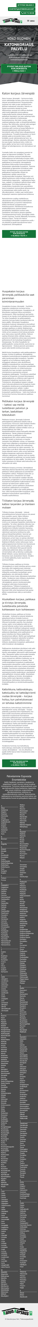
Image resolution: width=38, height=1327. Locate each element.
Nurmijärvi (23, 854)
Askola (3, 832)
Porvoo (22, 947)
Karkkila (4, 1048)
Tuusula (22, 1169)
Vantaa (22, 1219)
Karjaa (3, 1046)
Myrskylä (23, 819)
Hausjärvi (4, 915)
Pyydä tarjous (26, 5)
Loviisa (3, 1251)
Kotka (3, 1143)
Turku (22, 1161)
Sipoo (22, 1079)
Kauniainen (5, 1061)
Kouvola (4, 1145)
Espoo (3, 859)
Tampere (23, 1131)
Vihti (21, 1245)
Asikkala (4, 828)
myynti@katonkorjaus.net (22, 9)
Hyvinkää (4, 939)
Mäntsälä (23, 821)
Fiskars (3, 878)
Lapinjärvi (4, 1199)
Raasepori (23, 990)
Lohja (3, 1241)
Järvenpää (4, 1011)
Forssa (3, 880)
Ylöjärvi (22, 1286)
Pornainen (23, 945)
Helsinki (4, 921)
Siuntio (22, 1083)
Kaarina (3, 1016)
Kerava (3, 1077)
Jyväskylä (4, 1003)
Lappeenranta (6, 1205)
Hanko (3, 901)
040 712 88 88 (28, 13)
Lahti (3, 1192)
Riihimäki (23, 1012)
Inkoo (3, 966)
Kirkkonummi (5, 1105)
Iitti (2, 954)
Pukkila (22, 953)
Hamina (4, 895)
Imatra (3, 962)
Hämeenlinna (5, 945)
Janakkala (4, 981)
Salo (21, 1043)
